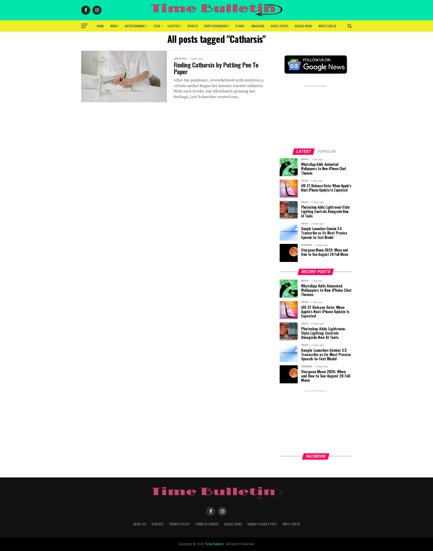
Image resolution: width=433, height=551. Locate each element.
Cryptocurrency (216, 25)
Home (100, 25)
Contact (158, 524)
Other (239, 25)
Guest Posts (279, 25)
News (113, 25)
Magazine (257, 25)
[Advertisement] (316, 116)
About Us (139, 524)
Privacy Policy (179, 524)
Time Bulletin (214, 544)
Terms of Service (207, 524)
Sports (192, 25)
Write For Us (327, 25)
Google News (303, 25)
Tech (156, 25)
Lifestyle (174, 25)
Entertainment (135, 25)
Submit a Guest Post (262, 524)
